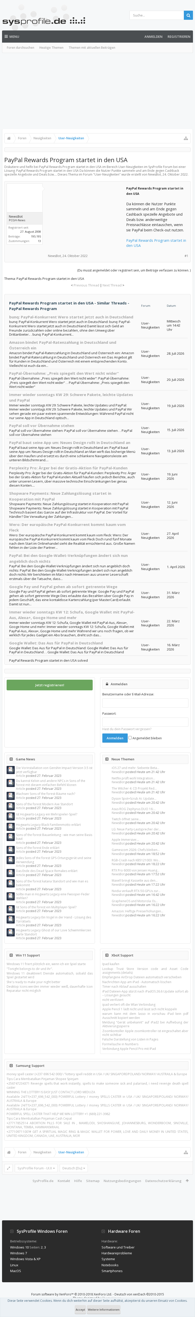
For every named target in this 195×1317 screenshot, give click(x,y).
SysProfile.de (43, 1180)
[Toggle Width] (8, 1168)
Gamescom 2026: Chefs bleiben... (136, 850)
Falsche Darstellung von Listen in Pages (130, 1039)
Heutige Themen (51, 47)
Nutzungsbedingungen (122, 1180)
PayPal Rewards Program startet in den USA (156, 243)
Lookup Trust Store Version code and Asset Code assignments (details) (145, 971)
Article (20, 776)
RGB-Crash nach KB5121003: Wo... (136, 860)
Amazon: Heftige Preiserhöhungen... (137, 911)
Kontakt (64, 1180)
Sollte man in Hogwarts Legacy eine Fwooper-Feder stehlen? (53, 896)
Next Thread (112, 285)
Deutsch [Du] (72, 1168)
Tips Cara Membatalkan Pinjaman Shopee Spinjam (42, 1079)
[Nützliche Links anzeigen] (185, 138)
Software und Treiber (118, 1247)
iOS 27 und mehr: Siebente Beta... (135, 768)
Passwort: (109, 713)
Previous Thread (86, 285)
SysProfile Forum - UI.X (35, 1168)
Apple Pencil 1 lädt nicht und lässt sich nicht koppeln (139, 1009)
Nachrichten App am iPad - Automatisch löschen (136, 982)
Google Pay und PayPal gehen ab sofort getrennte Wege (63, 586)
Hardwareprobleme (117, 1253)
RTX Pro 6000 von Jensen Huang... (135, 870)
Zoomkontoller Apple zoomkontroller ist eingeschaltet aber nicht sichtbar (145, 1033)
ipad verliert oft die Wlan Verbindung (128, 1004)
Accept (80, 1309)
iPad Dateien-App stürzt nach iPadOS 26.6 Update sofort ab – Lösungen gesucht (145, 993)
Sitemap (93, 1180)
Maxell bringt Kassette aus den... (135, 880)
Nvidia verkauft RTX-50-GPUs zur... (136, 891)
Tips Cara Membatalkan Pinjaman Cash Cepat (39, 1118)
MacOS (15, 1271)
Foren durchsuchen (20, 47)
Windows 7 (18, 1253)
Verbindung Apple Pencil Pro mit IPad (129, 1049)
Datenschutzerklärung (163, 1180)
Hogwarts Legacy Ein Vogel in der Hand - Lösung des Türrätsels (53, 919)
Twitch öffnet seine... (126, 819)
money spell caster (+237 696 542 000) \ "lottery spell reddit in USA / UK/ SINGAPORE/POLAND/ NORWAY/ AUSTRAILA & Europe (97, 1074)
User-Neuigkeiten (106, 174)
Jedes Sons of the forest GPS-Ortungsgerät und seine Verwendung (53, 860)
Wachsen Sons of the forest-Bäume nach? (45, 794)
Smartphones (112, 1271)
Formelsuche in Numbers (120, 1044)
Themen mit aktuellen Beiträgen (92, 47)
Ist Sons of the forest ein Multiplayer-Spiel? (46, 907)
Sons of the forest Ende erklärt (37, 848)
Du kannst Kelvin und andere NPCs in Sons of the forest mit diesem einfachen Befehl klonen (50, 783)
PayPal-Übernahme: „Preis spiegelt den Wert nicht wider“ (64, 373)
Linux (14, 1265)
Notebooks (110, 1265)
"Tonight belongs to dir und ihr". (30, 969)
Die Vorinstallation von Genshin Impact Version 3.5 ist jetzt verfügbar (54, 770)
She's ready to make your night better (33, 982)
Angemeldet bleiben (147, 738)
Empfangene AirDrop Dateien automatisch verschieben (142, 977)
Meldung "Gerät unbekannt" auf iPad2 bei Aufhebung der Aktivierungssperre (145, 1024)
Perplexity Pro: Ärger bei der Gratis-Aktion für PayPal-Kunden (68, 467)
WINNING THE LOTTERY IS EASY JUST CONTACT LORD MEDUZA (51, 1092)
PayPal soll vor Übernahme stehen (41, 425)
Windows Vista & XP (25, 1259)
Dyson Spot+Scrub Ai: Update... (134, 798)
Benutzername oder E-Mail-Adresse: (128, 694)
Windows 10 (19, 1247)
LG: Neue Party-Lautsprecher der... (136, 829)
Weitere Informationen (104, 1309)
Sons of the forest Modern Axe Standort (44, 804)
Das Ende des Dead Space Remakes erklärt (46, 871)
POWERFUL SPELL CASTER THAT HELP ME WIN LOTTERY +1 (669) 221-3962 (58, 1114)
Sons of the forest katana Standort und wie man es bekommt (52, 883)
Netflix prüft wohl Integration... (133, 778)
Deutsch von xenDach (139, 1294)
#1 (186, 256)
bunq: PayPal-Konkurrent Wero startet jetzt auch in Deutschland (71, 316)
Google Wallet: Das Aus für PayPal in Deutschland (56, 642)
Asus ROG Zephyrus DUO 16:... (134, 809)
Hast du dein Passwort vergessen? (126, 729)
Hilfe (78, 1180)
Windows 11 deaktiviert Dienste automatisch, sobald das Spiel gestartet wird (50, 975)
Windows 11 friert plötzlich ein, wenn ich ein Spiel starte (46, 964)
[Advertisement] (97, 91)
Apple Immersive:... (125, 839)
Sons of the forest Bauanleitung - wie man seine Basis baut (54, 837)
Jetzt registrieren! (49, 685)
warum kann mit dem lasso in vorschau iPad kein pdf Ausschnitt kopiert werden (145, 1016)
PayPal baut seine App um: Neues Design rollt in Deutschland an (69, 442)
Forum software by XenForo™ (71, 1294)
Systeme (108, 1259)
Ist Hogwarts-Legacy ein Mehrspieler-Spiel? (46, 814)
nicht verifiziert (112, 1000)
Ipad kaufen (110, 964)
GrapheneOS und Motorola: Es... (135, 901)
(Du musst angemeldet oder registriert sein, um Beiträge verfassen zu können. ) (134, 270)
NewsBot (118, 772)
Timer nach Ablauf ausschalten (124, 986)
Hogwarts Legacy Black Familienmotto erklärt (48, 825)
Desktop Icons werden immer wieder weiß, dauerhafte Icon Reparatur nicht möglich (50, 988)
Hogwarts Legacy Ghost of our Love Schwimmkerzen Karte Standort (53, 932)
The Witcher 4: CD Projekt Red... (134, 788)
